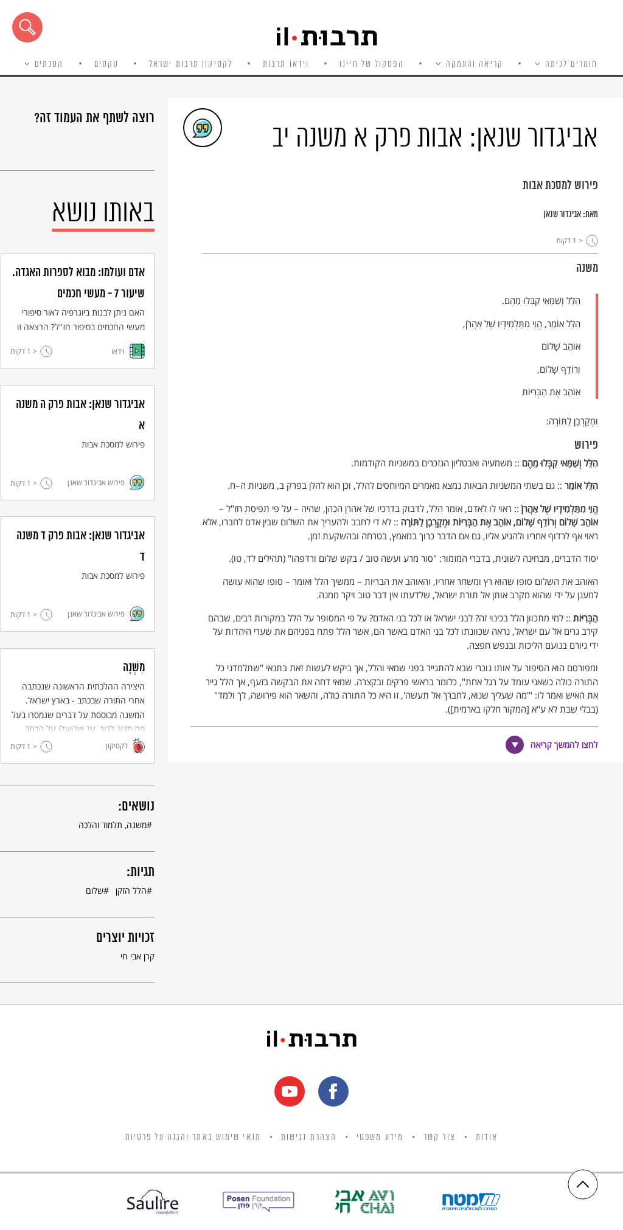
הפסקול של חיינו (371, 64)
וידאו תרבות (286, 64)
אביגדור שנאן (562, 214)
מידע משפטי (380, 1137)
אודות (487, 1137)
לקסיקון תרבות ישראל (190, 64)
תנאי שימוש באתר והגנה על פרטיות (193, 1137)
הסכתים (49, 64)
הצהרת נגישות (308, 1137)
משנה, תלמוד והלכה (112, 825)
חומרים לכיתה (571, 64)
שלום (94, 890)
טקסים (106, 64)
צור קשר (439, 1137)
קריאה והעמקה (474, 64)
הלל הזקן (131, 890)
